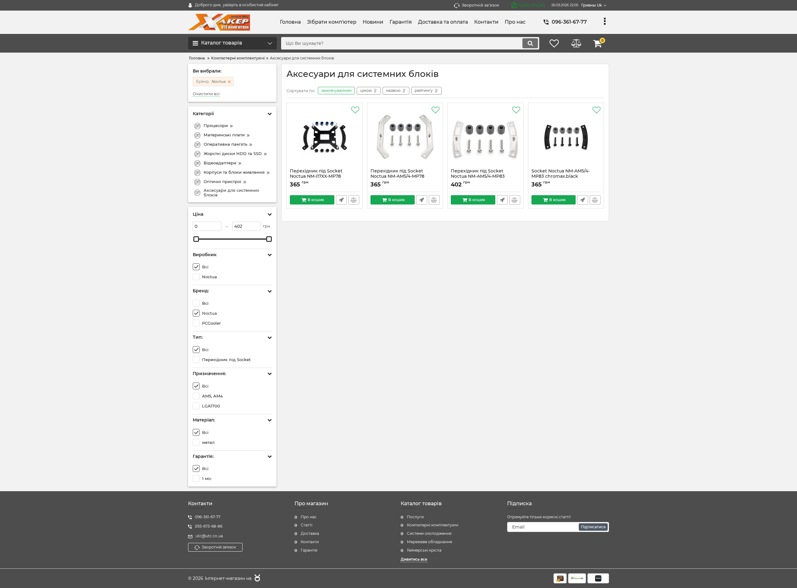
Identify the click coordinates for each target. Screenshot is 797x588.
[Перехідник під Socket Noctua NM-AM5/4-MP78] (405, 137)
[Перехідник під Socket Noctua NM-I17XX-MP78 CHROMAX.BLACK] (324, 137)
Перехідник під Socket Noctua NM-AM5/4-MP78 (397, 176)
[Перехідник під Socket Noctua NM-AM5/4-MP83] (485, 137)
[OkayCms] (256, 578)
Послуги (415, 517)
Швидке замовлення (341, 200)
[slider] (196, 239)
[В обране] (355, 110)
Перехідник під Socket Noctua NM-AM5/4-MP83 (478, 176)
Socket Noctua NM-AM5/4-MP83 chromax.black (560, 176)
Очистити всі (206, 94)
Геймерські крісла (424, 550)
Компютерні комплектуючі (432, 525)
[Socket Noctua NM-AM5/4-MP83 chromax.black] (566, 137)
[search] (530, 43)
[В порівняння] (353, 200)
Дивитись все (414, 559)
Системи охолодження (429, 533)
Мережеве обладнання (429, 541)
